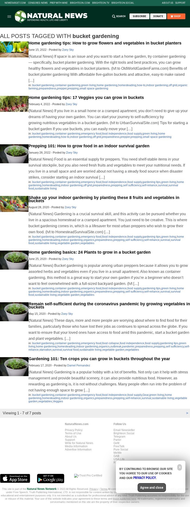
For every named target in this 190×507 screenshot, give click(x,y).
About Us (167, 3)
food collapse (110, 343)
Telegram (119, 436)
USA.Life (119, 459)
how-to (141, 85)
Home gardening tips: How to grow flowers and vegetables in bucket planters (104, 43)
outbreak (115, 346)
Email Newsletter (124, 430)
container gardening (67, 85)
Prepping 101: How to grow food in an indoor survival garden (88, 146)
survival (163, 185)
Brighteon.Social (122, 3)
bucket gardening (43, 85)
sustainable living (46, 188)
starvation (45, 349)
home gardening (107, 85)
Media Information (76, 446)
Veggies (58, 401)
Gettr (117, 443)
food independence (114, 133)
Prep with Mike (59, 3)
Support (180, 3)
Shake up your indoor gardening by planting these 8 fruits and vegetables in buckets (103, 199)
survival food (71, 349)
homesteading (127, 85)
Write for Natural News (79, 443)
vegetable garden (68, 243)
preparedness (47, 88)
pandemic (128, 346)
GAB (116, 456)
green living (88, 85)
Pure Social (121, 449)
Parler (117, 439)
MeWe (118, 452)
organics (88, 240)
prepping (73, 88)
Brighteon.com (80, 3)
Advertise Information (78, 449)
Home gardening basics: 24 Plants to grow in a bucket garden (89, 252)
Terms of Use (73, 433)
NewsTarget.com (15, 3)
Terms (104, 489)
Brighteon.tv (100, 3)
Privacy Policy (73, 430)
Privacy (93, 489)
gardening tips (151, 182)
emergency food (91, 133)
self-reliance (149, 185)
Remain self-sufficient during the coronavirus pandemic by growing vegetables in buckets (109, 305)
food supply (134, 133)
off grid (173, 85)
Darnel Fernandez (78, 365)
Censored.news (38, 3)
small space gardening (93, 88)
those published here (124, 498)
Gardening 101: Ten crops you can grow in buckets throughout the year (99, 358)
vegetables (87, 243)
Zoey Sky (68, 49)
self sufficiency (132, 185)
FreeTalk (119, 446)
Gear (145, 395)
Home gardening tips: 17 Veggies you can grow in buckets (86, 97)
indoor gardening (157, 85)
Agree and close (151, 487)
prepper (62, 88)
